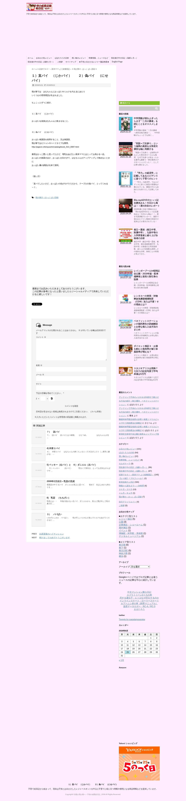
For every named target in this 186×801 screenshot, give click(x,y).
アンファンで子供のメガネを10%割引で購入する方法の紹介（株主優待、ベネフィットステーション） (139, 401)
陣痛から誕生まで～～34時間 (131, 486)
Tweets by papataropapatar (132, 619)
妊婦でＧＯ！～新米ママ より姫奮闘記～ (136, 475)
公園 (121, 522)
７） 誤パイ (53, 432)
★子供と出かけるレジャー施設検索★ (94, 62)
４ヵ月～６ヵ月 (125, 493)
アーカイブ (124, 567)
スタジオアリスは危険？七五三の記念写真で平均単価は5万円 (146, 371)
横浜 (121, 556)
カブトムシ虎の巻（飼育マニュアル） (139, 603)
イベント (123, 530)
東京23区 (123, 550)
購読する (126, 103)
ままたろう (139, 609)
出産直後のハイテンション (51, 534)
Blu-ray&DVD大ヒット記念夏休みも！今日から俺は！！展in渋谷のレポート (147, 203)
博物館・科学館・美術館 (131, 533)
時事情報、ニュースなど (98, 58)
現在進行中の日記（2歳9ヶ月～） (41, 62)
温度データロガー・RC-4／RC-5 (139, 606)
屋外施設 (123, 527)
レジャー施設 (125, 519)
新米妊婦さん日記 (126, 482)
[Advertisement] (93, 36)
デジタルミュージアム (130, 536)
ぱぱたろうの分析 (62, 58)
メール (40, 375)
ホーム (30, 58)
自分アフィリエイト (127, 502)
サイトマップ (70, 62)
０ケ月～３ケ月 (125, 489)
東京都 (122, 545)
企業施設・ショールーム (131, 525)
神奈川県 (123, 553)
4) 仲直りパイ (53, 448)
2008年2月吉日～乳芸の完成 (61, 481)
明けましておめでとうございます (54, 537)
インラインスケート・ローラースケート (139, 601)
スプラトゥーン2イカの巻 (139, 595)
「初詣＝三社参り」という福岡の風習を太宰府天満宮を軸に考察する (146, 146)
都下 (121, 547)
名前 (39, 365)
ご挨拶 (60, 62)
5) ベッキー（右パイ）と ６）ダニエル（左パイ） (72, 465)
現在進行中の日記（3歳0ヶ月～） (124, 58)
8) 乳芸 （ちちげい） (58, 498)
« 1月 (121, 660)
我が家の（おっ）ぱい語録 (47, 197)
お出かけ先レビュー (44, 58)
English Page (117, 62)
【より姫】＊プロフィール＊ (131, 478)
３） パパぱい (54, 514)
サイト (39, 384)
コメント (41, 337)
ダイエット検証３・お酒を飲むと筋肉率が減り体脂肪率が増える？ (146, 349)
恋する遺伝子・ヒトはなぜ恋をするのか (139, 598)
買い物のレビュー (79, 58)
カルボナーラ (124, 464)
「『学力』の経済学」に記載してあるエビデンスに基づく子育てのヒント (146, 176)
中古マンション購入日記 (139, 592)
